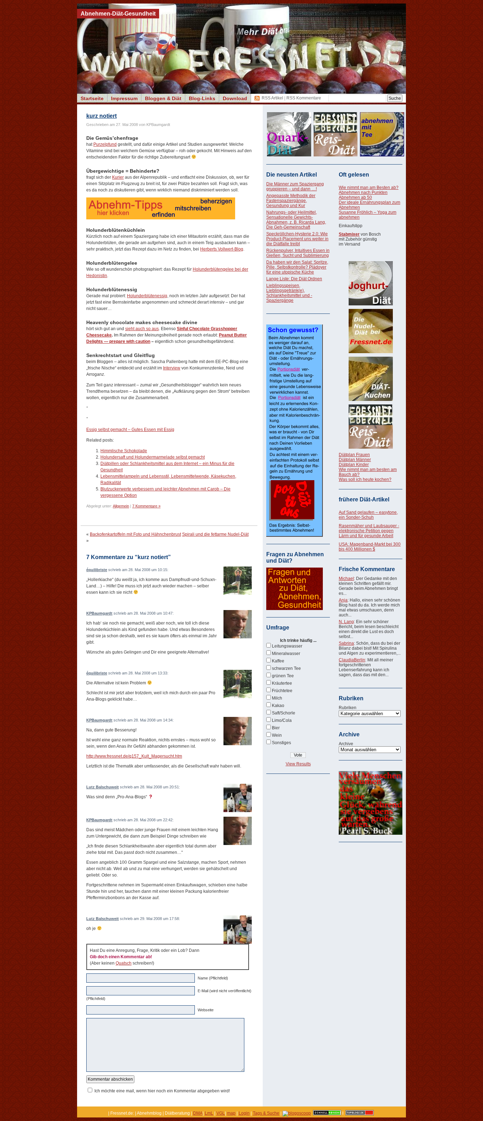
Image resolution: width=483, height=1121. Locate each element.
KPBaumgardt (99, 613)
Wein (277, 735)
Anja (343, 600)
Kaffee (278, 661)
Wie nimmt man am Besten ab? (368, 187)
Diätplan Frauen (354, 454)
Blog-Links (202, 98)
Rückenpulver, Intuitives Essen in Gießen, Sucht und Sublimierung (298, 253)
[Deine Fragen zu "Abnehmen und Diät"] (294, 608)
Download (235, 98)
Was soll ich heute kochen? (365, 479)
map (231, 1113)
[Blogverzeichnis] (297, 1113)
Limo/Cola (282, 720)
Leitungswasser (287, 646)
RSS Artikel (272, 98)
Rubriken (347, 707)
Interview (171, 368)
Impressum (124, 98)
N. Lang (346, 621)
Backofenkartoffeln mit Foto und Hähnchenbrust (135, 534)
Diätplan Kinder (354, 464)
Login (244, 1113)
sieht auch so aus (142, 328)
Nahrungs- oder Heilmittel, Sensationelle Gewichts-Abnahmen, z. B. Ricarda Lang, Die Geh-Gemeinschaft (296, 220)
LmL (209, 1113)
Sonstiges (281, 742)
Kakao (278, 705)
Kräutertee (282, 683)
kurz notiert (101, 116)
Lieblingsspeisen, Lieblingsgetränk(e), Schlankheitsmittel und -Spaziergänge (289, 293)
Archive (346, 743)
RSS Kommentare (303, 98)
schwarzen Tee (286, 668)
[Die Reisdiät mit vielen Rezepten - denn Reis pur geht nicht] (370, 426)
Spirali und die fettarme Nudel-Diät (215, 534)
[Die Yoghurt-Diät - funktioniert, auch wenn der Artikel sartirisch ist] (370, 283)
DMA (198, 1113)
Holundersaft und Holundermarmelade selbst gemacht (152, 457)
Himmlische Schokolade (123, 450)
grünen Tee (283, 675)
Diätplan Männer (355, 459)
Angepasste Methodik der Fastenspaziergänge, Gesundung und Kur (290, 200)
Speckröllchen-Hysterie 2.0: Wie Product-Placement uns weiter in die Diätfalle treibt (297, 238)
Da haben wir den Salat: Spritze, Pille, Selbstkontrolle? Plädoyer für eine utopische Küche (297, 267)
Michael (346, 578)
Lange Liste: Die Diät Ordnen (294, 278)
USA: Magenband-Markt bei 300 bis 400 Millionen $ (370, 547)
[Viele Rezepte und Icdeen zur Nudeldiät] (370, 331)
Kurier (118, 177)
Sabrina (346, 643)
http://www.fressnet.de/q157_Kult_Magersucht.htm (134, 756)
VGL (220, 1113)
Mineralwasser (286, 653)
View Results (298, 763)
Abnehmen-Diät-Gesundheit (118, 14)
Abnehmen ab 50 (355, 197)
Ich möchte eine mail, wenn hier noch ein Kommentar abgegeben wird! (162, 1090)
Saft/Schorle (283, 713)
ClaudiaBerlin (352, 659)
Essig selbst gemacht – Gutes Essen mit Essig (130, 429)
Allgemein (121, 506)
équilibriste (96, 570)
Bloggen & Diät (163, 98)
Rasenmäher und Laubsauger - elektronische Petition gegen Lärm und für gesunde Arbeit (369, 530)
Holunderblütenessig (147, 295)
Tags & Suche (266, 1113)
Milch (277, 698)
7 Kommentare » (146, 506)
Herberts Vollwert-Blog (221, 249)
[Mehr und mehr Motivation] (370, 833)
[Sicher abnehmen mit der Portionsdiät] (294, 535)
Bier (276, 727)
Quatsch (124, 963)
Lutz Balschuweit (102, 787)
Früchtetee (282, 690)
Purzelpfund (105, 144)
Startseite (92, 98)
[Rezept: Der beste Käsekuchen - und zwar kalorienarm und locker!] (370, 379)
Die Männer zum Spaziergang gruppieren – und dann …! (295, 186)
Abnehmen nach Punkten (363, 192)
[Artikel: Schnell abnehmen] (327, 1113)
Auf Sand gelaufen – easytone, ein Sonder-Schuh (368, 515)
